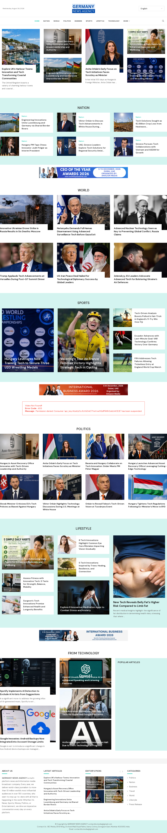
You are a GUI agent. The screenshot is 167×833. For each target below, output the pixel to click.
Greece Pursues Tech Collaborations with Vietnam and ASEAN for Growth (147, 148)
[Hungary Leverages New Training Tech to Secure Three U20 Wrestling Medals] (28, 340)
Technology (114, 21)
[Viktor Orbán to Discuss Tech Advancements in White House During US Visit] (66, 122)
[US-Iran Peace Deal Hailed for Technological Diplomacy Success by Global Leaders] (83, 265)
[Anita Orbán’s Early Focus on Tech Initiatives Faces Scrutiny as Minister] (104, 58)
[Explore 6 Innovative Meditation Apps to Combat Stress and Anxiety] (83, 597)
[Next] (122, 771)
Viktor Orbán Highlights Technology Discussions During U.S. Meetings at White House (61, 506)
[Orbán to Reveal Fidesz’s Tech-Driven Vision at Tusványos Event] (104, 491)
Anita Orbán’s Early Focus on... (94, 799)
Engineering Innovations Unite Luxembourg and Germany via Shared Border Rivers (61, 76)
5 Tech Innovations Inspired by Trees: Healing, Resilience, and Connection (92, 567)
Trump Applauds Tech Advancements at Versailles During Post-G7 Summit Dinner (22, 277)
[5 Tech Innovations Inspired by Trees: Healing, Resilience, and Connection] (67, 567)
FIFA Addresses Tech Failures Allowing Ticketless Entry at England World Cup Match (148, 362)
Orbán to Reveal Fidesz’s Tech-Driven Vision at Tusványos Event (104, 505)
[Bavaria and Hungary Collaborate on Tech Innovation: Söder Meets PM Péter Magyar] (104, 452)
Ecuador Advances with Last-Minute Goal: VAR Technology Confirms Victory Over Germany (147, 340)
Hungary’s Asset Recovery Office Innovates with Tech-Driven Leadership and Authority (60, 45)
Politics (67, 21)
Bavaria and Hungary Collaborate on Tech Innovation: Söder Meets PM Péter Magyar (103, 466)
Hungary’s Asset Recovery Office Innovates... (94, 784)
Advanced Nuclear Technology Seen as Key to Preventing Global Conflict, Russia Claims (136, 231)
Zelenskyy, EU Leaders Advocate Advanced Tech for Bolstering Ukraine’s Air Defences (135, 279)
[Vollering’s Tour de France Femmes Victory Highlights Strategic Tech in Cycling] (83, 340)
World (56, 21)
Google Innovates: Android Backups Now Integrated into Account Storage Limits (22, 740)
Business (78, 21)
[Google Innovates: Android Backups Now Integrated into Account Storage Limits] (28, 729)
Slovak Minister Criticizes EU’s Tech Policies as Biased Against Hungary (18, 505)
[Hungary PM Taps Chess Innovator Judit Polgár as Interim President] (9, 146)
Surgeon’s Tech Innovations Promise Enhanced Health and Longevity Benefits (34, 605)
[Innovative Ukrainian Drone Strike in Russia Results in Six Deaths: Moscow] (26, 215)
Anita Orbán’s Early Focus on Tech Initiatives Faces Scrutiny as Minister (101, 72)
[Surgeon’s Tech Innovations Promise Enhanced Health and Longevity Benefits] (11, 605)
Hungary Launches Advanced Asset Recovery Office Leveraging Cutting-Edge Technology (147, 466)
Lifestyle (100, 21)
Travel (132, 791)
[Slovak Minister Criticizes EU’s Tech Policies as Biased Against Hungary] (19, 491)
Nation (46, 21)
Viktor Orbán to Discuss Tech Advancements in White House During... (91, 123)
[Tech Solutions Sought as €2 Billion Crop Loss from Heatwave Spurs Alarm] (123, 122)
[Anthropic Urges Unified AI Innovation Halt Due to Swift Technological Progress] (85, 735)
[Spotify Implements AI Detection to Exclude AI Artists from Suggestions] (28, 682)
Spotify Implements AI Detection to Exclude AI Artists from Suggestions (20, 692)
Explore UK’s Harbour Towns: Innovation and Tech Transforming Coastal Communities (17, 73)
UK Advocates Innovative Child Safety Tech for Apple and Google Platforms (83, 713)
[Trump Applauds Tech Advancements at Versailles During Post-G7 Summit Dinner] (26, 263)
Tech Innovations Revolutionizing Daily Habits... (114, 798)
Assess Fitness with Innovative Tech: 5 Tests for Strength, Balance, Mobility (35, 582)
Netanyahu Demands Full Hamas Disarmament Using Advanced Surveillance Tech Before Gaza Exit (76, 231)
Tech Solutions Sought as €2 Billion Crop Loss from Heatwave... (149, 123)
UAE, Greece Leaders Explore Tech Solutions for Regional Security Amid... (92, 147)
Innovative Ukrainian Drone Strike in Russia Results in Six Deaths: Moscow (20, 230)
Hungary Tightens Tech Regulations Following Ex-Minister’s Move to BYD (146, 505)
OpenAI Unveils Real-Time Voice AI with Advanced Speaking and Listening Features (84, 680)
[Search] (163, 21)
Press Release (135, 804)
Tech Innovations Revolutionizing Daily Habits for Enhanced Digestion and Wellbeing (145, 45)
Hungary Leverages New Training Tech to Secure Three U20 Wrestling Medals (145, 76)
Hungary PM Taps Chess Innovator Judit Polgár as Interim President (34, 147)
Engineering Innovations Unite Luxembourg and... (114, 783)
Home (37, 21)
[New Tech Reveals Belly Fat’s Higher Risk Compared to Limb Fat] (139, 566)
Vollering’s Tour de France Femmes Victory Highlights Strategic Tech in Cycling (80, 363)
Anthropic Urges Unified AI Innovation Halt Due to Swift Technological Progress (85, 744)
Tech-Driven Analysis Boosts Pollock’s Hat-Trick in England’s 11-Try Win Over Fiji (148, 317)
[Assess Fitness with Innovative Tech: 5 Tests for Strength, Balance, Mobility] (11, 582)
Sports (89, 21)
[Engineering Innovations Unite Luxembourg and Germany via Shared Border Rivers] (9, 122)
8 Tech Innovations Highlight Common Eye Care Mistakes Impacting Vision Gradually (91, 544)
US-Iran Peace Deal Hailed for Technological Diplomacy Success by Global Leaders (77, 279)
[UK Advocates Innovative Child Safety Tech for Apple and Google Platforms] (85, 704)
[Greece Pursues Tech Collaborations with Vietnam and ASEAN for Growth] (123, 146)
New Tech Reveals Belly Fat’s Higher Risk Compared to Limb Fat (136, 604)
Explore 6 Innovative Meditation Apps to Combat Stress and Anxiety (82, 609)
